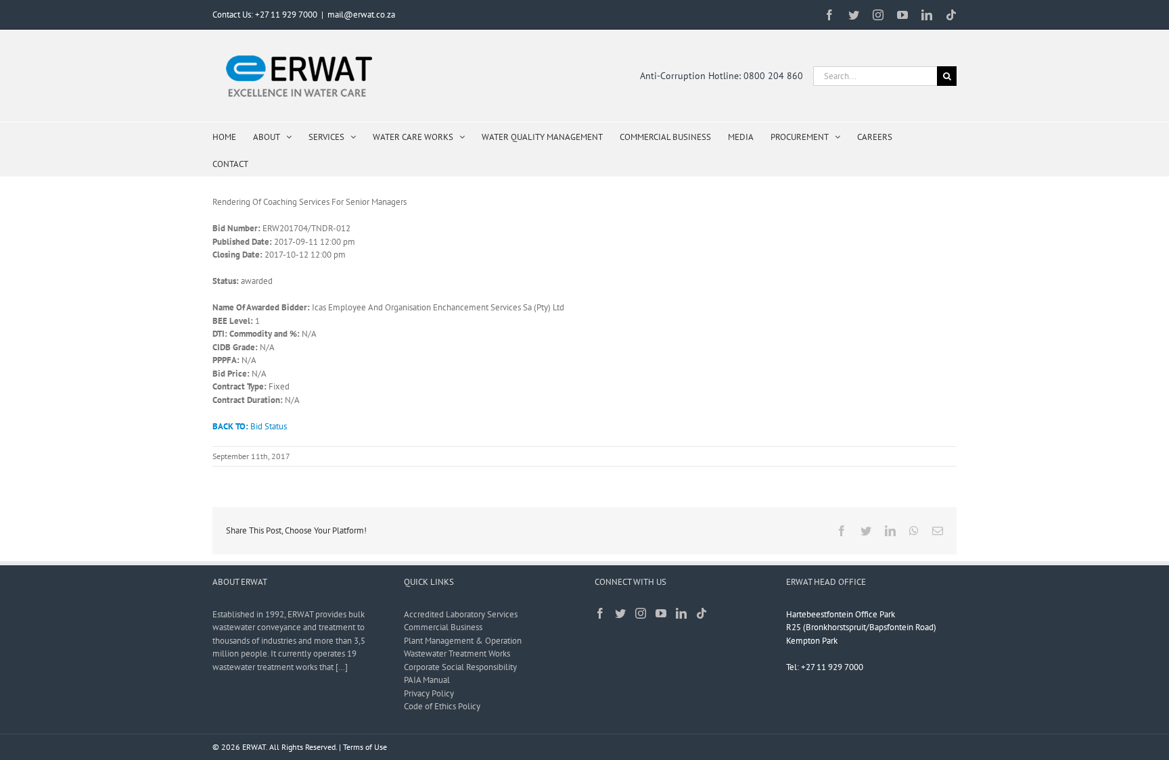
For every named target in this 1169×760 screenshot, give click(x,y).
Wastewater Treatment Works (457, 653)
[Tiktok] (701, 613)
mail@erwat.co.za (361, 14)
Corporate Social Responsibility (460, 667)
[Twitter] (620, 613)
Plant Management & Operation (463, 640)
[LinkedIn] (681, 613)
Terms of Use (365, 747)
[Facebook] (600, 613)
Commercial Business (443, 627)
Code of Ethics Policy (442, 706)
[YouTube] (661, 613)
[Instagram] (640, 613)
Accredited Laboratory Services (461, 614)
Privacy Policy (429, 693)
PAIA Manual (427, 680)
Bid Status (249, 426)
